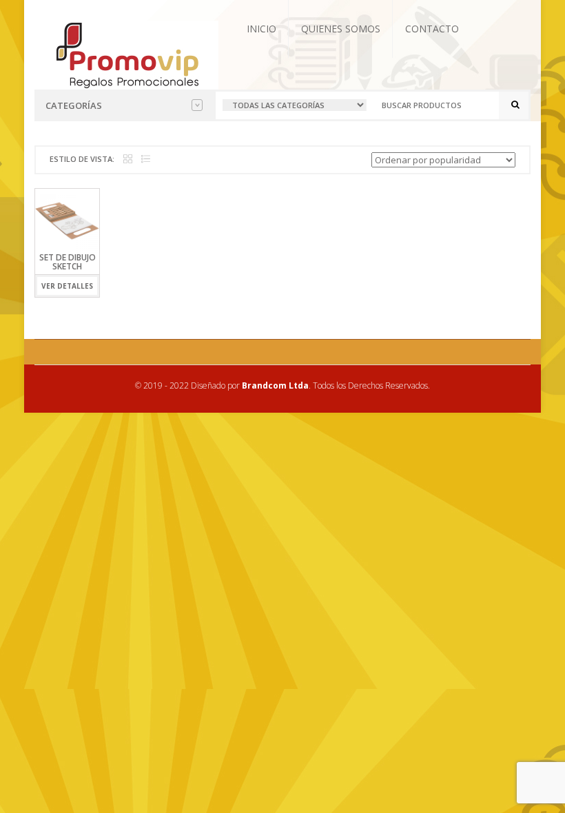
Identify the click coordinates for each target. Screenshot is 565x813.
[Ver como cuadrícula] (127, 159)
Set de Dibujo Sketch (67, 261)
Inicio (261, 28)
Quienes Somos (340, 28)
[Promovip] (126, 54)
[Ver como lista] (145, 159)
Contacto (432, 28)
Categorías (73, 105)
